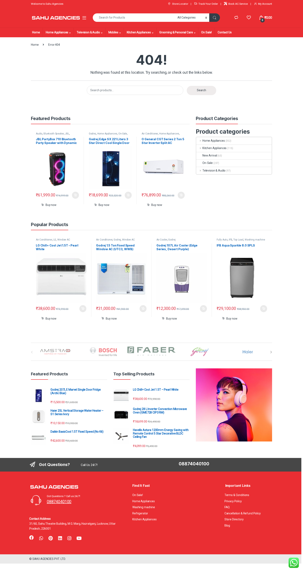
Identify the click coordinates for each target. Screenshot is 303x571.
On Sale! (206, 32)
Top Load (238, 239)
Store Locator (180, 3)
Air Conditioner (150, 133)
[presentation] (271, 352)
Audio (39, 133)
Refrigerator (140, 513)
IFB (230, 239)
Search (201, 90)
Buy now (51, 205)
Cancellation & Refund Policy (242, 513)
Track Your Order (208, 3)
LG (54, 239)
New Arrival (209, 155)
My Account (265, 3)
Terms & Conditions (236, 495)
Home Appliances (57, 32)
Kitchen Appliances (139, 32)
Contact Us (225, 32)
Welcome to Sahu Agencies (47, 3)
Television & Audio (88, 32)
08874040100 (59, 501)
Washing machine (255, 239)
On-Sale (122, 133)
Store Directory (234, 519)
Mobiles (113, 32)
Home (36, 32)
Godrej (92, 133)
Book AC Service (238, 3)
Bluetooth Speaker (53, 133)
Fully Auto (222, 239)
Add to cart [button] (75, 195)
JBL (67, 133)
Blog (227, 525)
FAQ (227, 507)
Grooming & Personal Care (176, 32)
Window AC (63, 239)
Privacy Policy (233, 501)
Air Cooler (161, 239)
